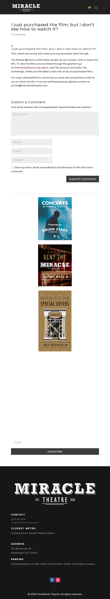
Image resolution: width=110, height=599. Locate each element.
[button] (55, 48)
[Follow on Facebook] (52, 580)
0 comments (18, 34)
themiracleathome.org (27, 67)
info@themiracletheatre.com (25, 522)
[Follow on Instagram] (58, 580)
